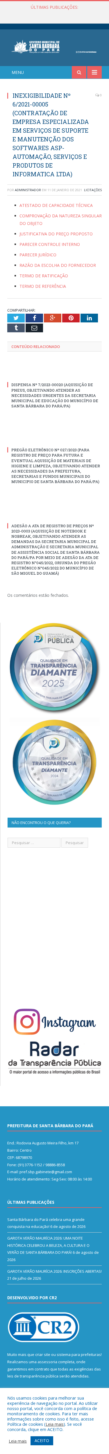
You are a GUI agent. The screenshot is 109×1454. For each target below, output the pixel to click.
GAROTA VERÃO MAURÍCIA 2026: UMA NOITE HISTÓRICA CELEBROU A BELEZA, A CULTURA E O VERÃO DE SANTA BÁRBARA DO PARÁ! (56, 13)
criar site (42, 1354)
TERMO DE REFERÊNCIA (42, 286)
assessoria (47, 1361)
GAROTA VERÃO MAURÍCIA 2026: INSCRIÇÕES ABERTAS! (54, 1271)
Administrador (28, 190)
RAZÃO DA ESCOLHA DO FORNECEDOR (57, 265)
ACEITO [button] (42, 1440)
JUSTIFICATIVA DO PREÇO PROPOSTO (56, 234)
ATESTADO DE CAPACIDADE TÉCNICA (56, 205)
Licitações (93, 190)
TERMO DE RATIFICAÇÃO (43, 275)
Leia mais (55, 1424)
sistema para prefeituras (79, 1354)
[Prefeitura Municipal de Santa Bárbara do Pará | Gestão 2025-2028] (54, 45)
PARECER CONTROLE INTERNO (49, 244)
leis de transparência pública (32, 1376)
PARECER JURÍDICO (37, 255)
